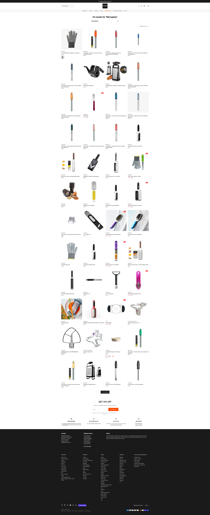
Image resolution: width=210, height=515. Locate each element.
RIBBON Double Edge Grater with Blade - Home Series (93, 322)
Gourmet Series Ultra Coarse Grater (135, 205)
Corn (102, 487)
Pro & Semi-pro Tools (87, 474)
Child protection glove (65, 264)
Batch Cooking (103, 458)
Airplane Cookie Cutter (87, 351)
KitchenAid (121, 477)
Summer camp (103, 461)
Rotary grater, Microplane (88, 85)
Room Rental (136, 466)
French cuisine (103, 468)
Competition (63, 461)
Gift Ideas (96, 10)
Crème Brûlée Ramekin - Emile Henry (113, 351)
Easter (102, 491)
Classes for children (137, 458)
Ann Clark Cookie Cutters (132, 321)
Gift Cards (85, 477)
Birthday (102, 457)
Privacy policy (63, 468)
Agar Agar (121, 457)
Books (84, 468)
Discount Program (64, 474)
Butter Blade (85, 115)
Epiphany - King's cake (105, 475)
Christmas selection (104, 460)
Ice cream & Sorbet (104, 480)
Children (84, 472)
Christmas (103, 489)
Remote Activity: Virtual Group (139, 464)
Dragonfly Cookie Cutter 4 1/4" (134, 322)
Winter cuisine (103, 469)
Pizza (84, 471)
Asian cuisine (103, 466)
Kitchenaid (63, 350)
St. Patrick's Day (104, 497)
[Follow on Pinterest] (67, 505)
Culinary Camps (137, 460)
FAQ (62, 472)
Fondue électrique (123, 475)
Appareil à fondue (123, 460)
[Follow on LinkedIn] (76, 505)
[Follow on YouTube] (70, 505)
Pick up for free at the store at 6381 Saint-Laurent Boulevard (105, 1)
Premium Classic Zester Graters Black (113, 384)
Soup (102, 498)
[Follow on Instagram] (65, 505)
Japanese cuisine (104, 471)
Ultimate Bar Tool (86, 293)
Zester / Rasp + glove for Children (134, 176)
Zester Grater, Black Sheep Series (67, 293)
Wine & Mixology (86, 464)
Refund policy (63, 469)
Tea (101, 500)
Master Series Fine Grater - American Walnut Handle (138, 264)
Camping (102, 463)
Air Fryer (121, 458)
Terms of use (63, 466)
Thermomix (122, 480)
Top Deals (85, 478)
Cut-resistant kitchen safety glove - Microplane (70, 52)
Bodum (121, 466)
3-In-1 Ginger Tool (87, 234)
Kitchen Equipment (64, 458)
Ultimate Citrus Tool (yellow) (88, 205)
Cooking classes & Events (117, 10)
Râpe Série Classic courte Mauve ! (112, 264)
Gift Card (101, 10)
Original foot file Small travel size (134, 293)
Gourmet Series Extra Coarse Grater (135, 146)
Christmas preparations (105, 492)
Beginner (102, 472)
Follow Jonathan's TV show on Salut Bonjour (67, 479)
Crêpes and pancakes (105, 464)
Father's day (103, 478)
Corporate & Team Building (139, 463)
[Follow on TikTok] (73, 505)
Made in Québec (104, 494)
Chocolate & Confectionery (88, 460)
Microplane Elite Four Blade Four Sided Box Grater (115, 85)
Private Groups (136, 461)
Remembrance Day (104, 486)
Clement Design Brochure (65, 477)
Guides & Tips (63, 457)
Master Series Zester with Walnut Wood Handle (70, 176)
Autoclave (121, 463)
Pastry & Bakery (86, 458)
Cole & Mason (122, 469)
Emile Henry (108, 350)
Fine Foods (85, 461)
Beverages (85, 463)
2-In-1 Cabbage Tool (110, 293)
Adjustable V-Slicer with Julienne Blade (91, 176)
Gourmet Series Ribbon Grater (89, 264)
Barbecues (121, 464)
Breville (121, 468)
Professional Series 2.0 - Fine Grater (113, 176)
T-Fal (120, 481)
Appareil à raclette (123, 461)
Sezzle (62, 475)
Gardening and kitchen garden (106, 484)
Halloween (103, 481)
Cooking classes (137, 457)
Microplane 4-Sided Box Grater (89, 384)
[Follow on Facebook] (62, 505)
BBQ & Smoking (86, 469)
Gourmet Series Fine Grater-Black (112, 205)
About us (63, 463)
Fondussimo (122, 472)
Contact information (87, 510)
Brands (90, 10)
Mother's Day (103, 477)
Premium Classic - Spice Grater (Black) (135, 384)
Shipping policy (64, 471)
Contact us (63, 464)
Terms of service (74, 510)
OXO (106, 321)
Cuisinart (121, 471)
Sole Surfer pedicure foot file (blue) (135, 234)
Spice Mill (63, 205)
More (125, 10)
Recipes (62, 460)
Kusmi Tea (121, 478)
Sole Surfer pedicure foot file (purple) (113, 234)
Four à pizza (122, 474)
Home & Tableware (86, 466)
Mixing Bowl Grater (65, 322)
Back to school (103, 495)
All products (84, 10)
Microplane (63, 51)
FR (138, 5)
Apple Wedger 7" (109, 322)
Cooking (84, 457)
